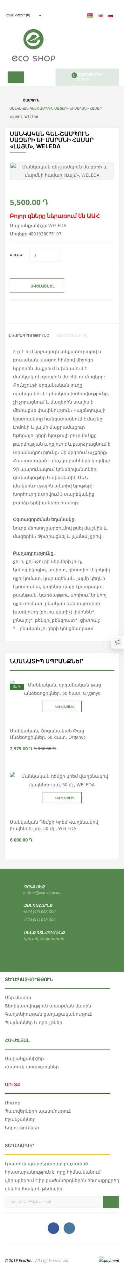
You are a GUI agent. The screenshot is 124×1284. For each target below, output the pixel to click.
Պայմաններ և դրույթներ (33, 1022)
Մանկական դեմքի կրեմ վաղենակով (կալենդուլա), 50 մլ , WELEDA (54, 825)
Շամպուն (31, 100)
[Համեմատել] (56, 719)
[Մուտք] (38, 15)
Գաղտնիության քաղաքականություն (49, 1014)
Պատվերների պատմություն (38, 1111)
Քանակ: (16, 255)
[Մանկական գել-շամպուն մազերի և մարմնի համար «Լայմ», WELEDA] (62, 171)
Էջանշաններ (20, 1119)
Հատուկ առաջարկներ (32, 1067)
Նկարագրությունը (29, 335)
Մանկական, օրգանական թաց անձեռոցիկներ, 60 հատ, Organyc (48, 734)
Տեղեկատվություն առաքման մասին (48, 1006)
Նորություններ (22, 1127)
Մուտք (12, 1103)
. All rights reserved (50, 1260)
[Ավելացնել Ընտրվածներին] (68, 719)
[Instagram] (69, 1228)
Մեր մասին (18, 997)
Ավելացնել (42, 286)
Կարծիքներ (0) (71, 335)
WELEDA (57, 225)
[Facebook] (53, 1228)
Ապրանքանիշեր (24, 1058)
